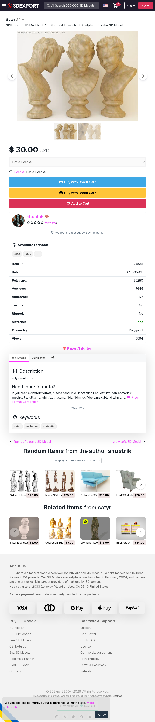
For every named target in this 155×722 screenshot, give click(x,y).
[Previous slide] (12, 76)
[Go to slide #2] (89, 131)
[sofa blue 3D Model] (95, 481)
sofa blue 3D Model (93, 495)
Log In (131, 5)
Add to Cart (80, 203)
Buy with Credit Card (79, 182)
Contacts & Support (97, 620)
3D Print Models (20, 634)
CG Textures (17, 646)
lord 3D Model (125, 495)
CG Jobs (15, 671)
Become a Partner (21, 659)
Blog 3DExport (19, 665)
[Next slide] (143, 76)
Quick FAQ (87, 640)
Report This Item (80, 349)
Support (85, 628)
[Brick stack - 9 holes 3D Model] (131, 528)
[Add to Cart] (25, 487)
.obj (28, 253)
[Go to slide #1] (65, 131)
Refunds (85, 671)
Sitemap (117, 696)
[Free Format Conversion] (38, 254)
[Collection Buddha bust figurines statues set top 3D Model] (60, 528)
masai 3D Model (55, 495)
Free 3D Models (20, 640)
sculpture (32, 426)
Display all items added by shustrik (77, 460)
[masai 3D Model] (60, 481)
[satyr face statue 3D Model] (24, 528)
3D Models (16, 628)
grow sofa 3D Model (127, 442)
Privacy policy (89, 659)
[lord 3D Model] (131, 481)
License (85, 646)
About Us (17, 566)
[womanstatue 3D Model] (95, 528)
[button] (140, 485)
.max (17, 253)
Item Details (19, 357)
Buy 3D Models (22, 620)
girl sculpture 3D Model (24, 495)
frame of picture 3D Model (32, 442)
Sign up (145, 5)
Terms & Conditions (93, 665)
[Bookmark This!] (33, 487)
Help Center (88, 634)
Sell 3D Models (19, 653)
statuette (48, 426)
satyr (17, 426)
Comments (38, 357)
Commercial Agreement (96, 653)
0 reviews (50, 222)
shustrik (35, 217)
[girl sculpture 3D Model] (24, 481)
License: (20, 172)
